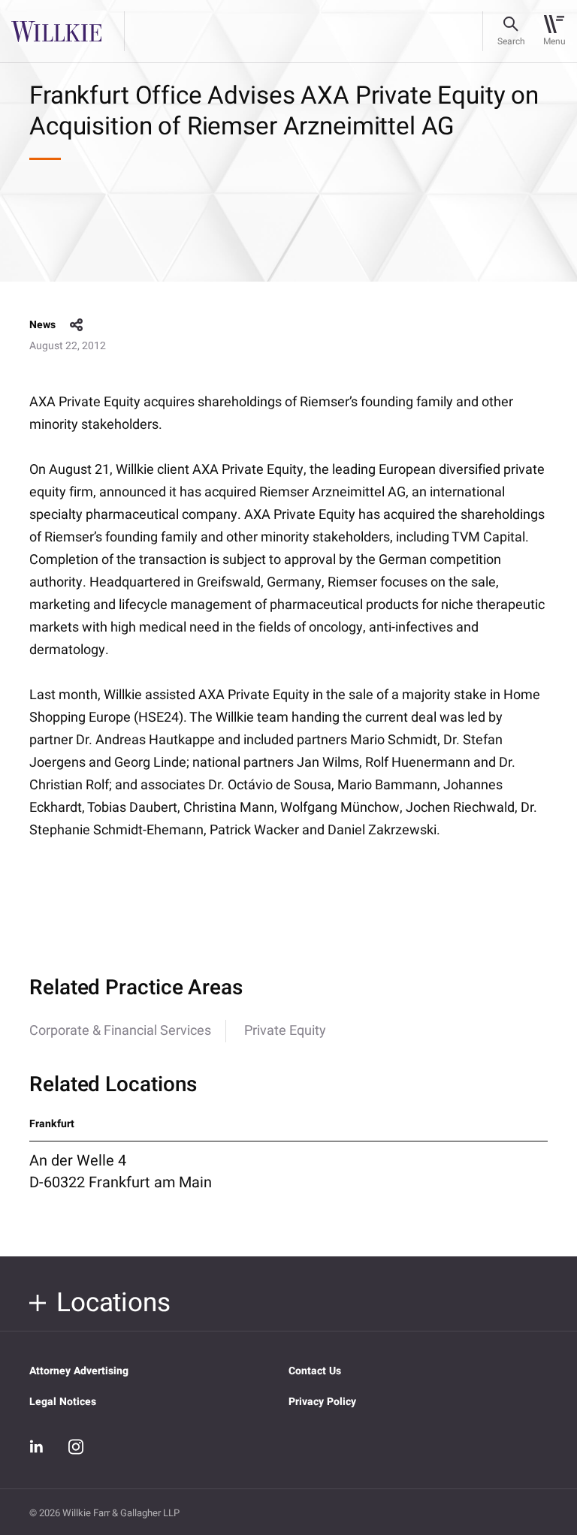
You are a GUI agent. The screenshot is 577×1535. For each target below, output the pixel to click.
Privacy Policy (322, 1402)
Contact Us (314, 1371)
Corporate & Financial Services (120, 1031)
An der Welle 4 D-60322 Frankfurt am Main (120, 1171)
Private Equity (285, 1031)
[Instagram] (75, 1446)
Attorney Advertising (78, 1371)
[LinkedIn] (36, 1447)
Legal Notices (62, 1402)
